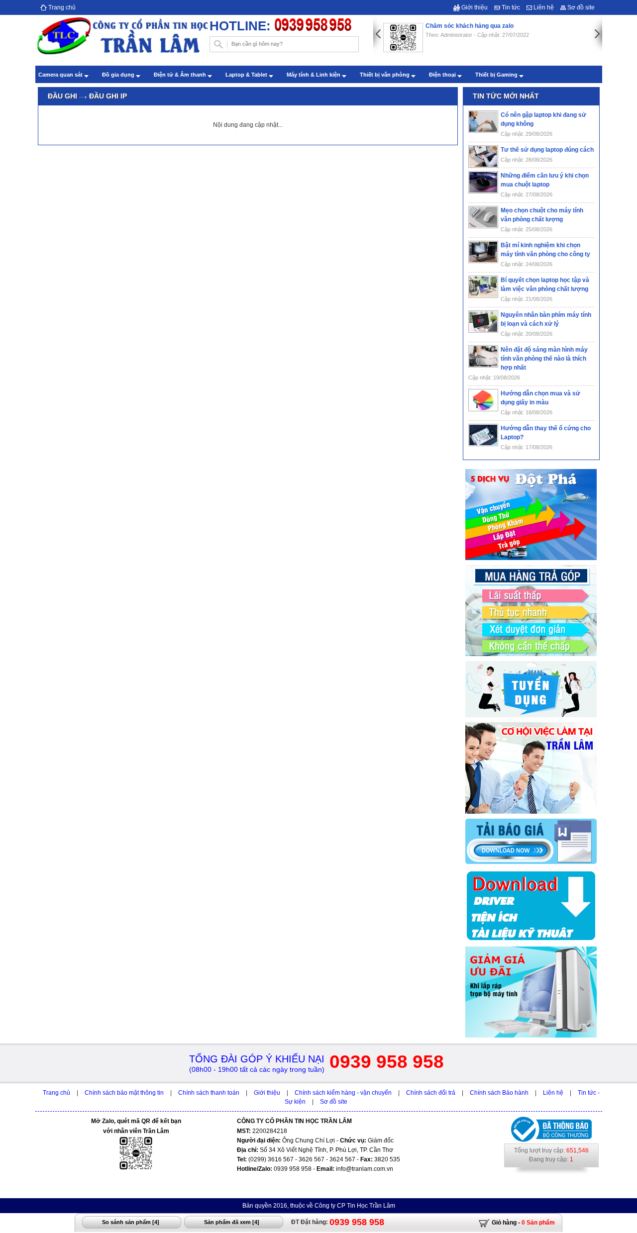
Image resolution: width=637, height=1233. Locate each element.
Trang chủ (61, 7)
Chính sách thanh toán (208, 1092)
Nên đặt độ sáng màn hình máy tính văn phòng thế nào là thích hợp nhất (544, 358)
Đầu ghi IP (108, 96)
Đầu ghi (62, 96)
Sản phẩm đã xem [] (231, 1222)
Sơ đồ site (580, 7)
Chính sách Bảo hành (499, 1092)
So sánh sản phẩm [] (130, 1222)
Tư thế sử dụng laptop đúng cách (547, 149)
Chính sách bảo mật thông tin (124, 1092)
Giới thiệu (474, 7)
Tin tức (510, 7)
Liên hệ (543, 7)
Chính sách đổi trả (430, 1092)
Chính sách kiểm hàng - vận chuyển (343, 1092)
